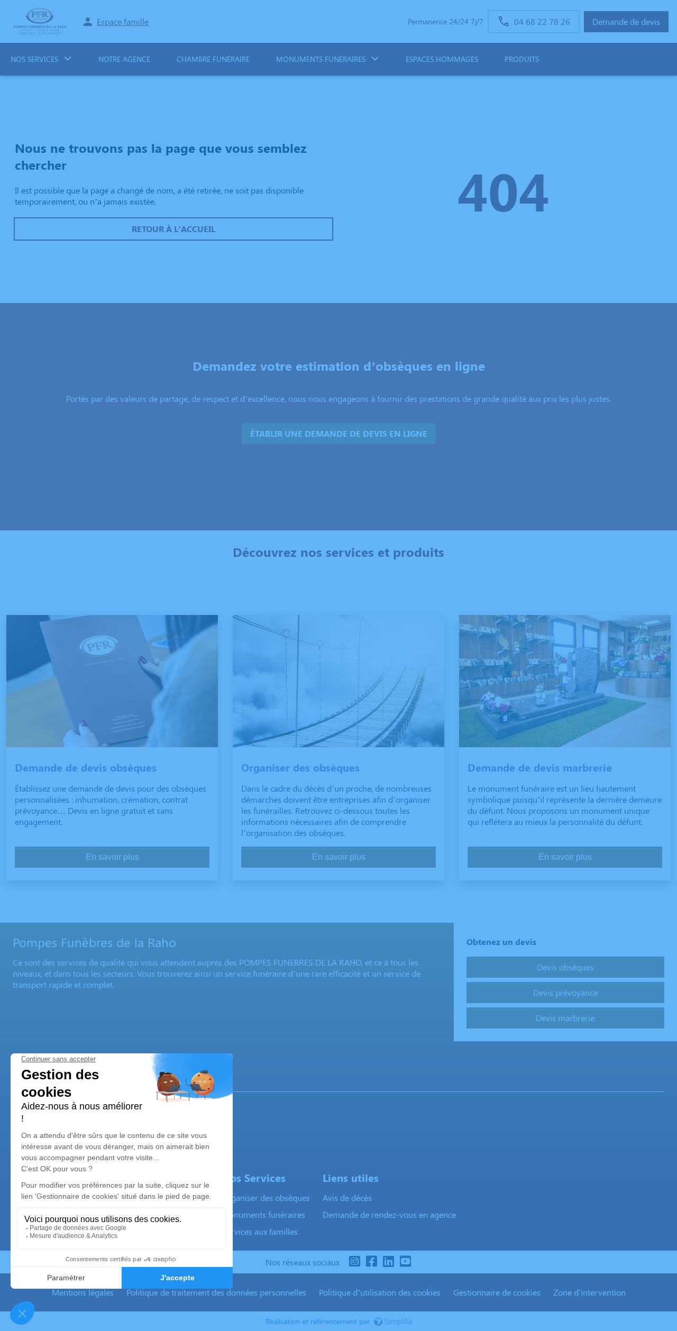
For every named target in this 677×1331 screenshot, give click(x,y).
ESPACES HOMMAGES (442, 59)
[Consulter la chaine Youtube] (405, 1262)
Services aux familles (260, 1231)
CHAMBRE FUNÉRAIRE (213, 59)
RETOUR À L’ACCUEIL (173, 228)
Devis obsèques (565, 966)
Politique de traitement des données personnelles (216, 1292)
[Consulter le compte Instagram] (354, 1262)
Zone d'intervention (589, 1292)
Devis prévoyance (565, 992)
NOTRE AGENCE (124, 59)
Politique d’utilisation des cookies (380, 1292)
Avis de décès (347, 1197)
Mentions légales (83, 1292)
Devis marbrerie (565, 1017)
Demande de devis (626, 21)
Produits (522, 59)
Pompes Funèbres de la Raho (70, 1081)
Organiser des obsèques (266, 1197)
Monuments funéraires (320, 59)
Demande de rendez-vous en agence (389, 1214)
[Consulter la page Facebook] (371, 1262)
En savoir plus (112, 856)
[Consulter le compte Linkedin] (388, 1262)
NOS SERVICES (34, 59)
